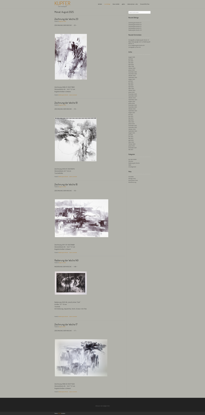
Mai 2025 (130, 85)
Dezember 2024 (132, 94)
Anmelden (131, 176)
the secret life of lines (144, 4)
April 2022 (131, 140)
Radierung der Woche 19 (142, 40)
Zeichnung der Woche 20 (66, 19)
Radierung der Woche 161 (135, 30)
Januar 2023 (131, 123)
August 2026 (131, 57)
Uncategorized (132, 167)
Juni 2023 (130, 116)
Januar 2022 (131, 146)
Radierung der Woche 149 (66, 260)
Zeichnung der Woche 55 (134, 22)
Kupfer (62, 3)
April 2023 (131, 120)
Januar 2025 (131, 92)
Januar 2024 (131, 103)
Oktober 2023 (132, 109)
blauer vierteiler (116, 4)
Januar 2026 (131, 70)
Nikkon (59, 413)
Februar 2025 (131, 90)
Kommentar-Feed (133, 180)
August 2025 (131, 79)
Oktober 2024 (132, 98)
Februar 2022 (131, 144)
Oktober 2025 (132, 75)
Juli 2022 (130, 134)
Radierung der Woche (63, 95)
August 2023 (131, 112)
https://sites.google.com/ (134, 42)
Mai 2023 (130, 118)
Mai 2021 (130, 149)
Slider (129, 165)
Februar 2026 (131, 68)
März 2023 (131, 122)
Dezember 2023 (132, 105)
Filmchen (130, 161)
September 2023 (132, 110)
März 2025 (131, 88)
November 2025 (132, 73)
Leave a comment (73, 95)
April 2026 (131, 64)
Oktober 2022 (132, 129)
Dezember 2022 (132, 125)
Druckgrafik (131, 40)
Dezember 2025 (132, 72)
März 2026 (131, 66)
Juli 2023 (130, 114)
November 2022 (132, 127)
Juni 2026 (130, 61)
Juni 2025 (130, 83)
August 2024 (131, 101)
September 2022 (132, 131)
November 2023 (132, 107)
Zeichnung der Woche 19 (66, 102)
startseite (100, 4)
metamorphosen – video (132, 4)
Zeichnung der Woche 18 (66, 184)
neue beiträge (107, 4)
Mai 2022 (130, 138)
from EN (138, 47)
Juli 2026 (130, 59)
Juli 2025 (130, 81)
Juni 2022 (130, 136)
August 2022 (131, 133)
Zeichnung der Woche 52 (134, 28)
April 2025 (131, 86)
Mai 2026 (130, 62)
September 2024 (132, 99)
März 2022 (131, 142)
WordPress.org (132, 182)
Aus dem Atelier (132, 159)
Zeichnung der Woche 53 (134, 26)
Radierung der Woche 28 (138, 45)
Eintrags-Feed (132, 178)
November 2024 (132, 96)
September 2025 (132, 77)
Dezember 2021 (132, 147)
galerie (123, 4)
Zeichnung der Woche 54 (134, 24)
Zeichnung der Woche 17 (65, 324)
